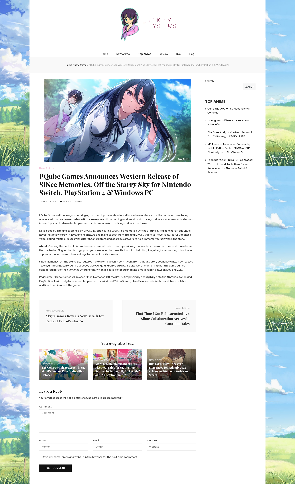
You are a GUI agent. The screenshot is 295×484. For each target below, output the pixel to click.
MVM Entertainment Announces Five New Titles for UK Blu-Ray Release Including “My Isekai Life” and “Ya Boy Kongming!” (117, 369)
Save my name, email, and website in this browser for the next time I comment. (90, 457)
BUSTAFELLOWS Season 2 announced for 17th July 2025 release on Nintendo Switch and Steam (169, 369)
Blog (191, 54)
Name (43, 440)
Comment (45, 406)
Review (163, 54)
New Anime (123, 54)
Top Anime (144, 54)
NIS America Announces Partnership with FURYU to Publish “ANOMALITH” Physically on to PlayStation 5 (229, 148)
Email (97, 440)
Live (178, 54)
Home (104, 54)
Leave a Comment (73, 201)
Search (209, 81)
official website (145, 281)
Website (152, 440)
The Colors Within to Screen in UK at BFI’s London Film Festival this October (63, 371)
